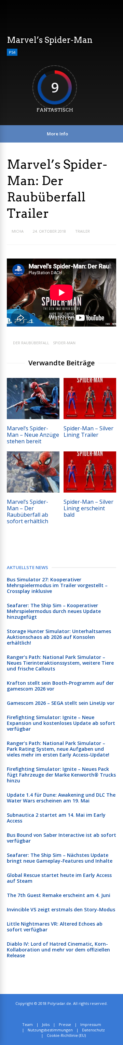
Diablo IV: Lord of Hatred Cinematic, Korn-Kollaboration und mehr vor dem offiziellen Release (58, 950)
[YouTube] (74, 1014)
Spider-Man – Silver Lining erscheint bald (88, 508)
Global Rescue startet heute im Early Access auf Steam (59, 878)
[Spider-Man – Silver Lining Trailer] (90, 417)
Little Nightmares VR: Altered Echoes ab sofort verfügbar (54, 926)
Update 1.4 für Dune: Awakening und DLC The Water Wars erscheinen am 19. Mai (61, 798)
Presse (65, 1024)
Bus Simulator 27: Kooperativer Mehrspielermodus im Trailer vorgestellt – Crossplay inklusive (57, 585)
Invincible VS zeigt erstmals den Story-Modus (61, 909)
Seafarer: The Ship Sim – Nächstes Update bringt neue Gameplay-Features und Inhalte (59, 858)
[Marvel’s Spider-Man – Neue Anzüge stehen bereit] (33, 417)
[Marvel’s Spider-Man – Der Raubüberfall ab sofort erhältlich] (33, 490)
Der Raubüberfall (31, 343)
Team (27, 1024)
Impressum (90, 1024)
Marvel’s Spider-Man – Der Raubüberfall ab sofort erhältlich (27, 511)
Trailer (82, 231)
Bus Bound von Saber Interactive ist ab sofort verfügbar (61, 838)
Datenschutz (93, 1029)
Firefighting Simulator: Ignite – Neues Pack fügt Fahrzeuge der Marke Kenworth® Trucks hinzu (61, 775)
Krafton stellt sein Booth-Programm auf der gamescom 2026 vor (60, 686)
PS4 (12, 52)
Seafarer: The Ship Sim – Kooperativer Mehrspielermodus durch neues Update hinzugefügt (54, 611)
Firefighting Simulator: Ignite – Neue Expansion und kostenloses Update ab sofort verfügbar (61, 723)
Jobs (46, 1024)
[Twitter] (59, 1014)
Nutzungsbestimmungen (50, 1029)
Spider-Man (64, 343)
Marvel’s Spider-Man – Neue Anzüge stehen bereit (33, 435)
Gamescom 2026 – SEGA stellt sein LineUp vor (60, 703)
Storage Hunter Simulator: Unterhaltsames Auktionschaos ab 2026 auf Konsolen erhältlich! (59, 637)
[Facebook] (66, 1014)
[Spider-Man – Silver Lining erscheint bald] (90, 490)
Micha (18, 231)
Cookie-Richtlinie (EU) (66, 1035)
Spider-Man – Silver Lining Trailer (88, 431)
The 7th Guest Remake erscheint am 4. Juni (58, 895)
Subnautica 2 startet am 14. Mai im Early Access (56, 818)
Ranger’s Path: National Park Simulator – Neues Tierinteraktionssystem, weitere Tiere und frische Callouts (60, 663)
